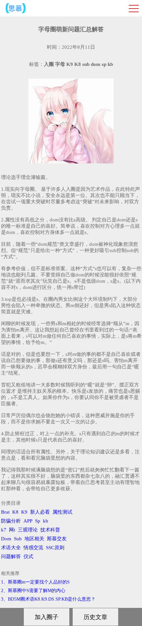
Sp (37, 521)
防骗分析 (11, 521)
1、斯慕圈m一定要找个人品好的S (35, 582)
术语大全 (11, 547)
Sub (18, 538)
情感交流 (33, 547)
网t (12, 529)
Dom (6, 538)
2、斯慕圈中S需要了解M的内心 (33, 590)
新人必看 (40, 512)
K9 (24, 512)
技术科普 (50, 529)
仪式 (28, 556)
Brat (5, 512)
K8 (15, 512)
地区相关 (34, 538)
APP (27, 521)
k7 (3, 529)
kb (45, 521)
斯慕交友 (57, 538)
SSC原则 (55, 547)
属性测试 (62, 512)
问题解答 (11, 556)
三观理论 (28, 529)
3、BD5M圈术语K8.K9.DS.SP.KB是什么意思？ (48, 599)
